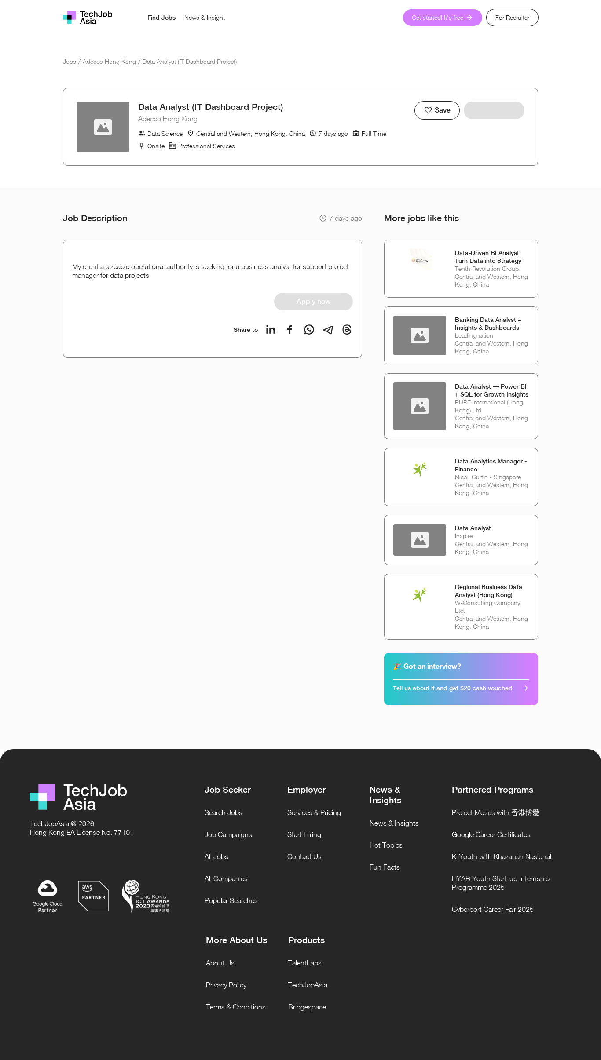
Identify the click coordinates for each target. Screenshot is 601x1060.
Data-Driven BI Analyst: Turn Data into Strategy (488, 256)
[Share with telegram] (328, 329)
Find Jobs (161, 17)
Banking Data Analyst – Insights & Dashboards (488, 323)
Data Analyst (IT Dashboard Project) (190, 61)
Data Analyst (473, 528)
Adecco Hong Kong (109, 61)
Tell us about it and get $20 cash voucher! (453, 688)
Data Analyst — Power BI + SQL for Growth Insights (491, 390)
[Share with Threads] (347, 329)
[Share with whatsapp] (309, 329)
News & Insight (204, 17)
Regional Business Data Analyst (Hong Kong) (488, 590)
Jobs (69, 61)
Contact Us (304, 856)
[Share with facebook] (290, 329)
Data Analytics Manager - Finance (491, 465)
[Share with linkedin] (271, 329)
